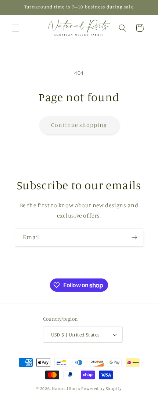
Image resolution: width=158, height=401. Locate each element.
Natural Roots (66, 388)
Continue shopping (79, 124)
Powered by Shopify (101, 388)
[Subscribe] (134, 238)
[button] (15, 27)
